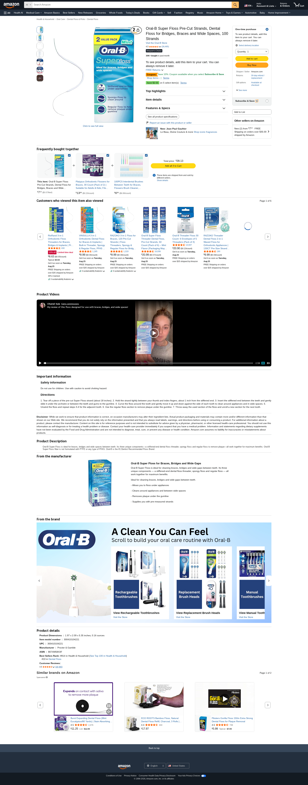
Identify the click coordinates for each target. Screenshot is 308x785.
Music (200, 12)
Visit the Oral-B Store (156, 43)
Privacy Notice (130, 776)
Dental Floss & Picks (76, 19)
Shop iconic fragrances (205, 132)
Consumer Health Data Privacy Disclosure (157, 776)
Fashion (178, 12)
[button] (7, 13)
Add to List (239, 112)
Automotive (251, 12)
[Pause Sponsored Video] (109, 706)
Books (146, 12)
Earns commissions (70, 304)
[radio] (40, 30)
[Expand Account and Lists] (275, 6)
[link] (93, 165)
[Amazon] (12, 5)
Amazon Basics (52, 12)
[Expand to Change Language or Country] (163, 766)
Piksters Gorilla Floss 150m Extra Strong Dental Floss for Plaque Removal (232, 720)
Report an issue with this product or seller (171, 122)
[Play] (39, 363)
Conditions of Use (114, 776)
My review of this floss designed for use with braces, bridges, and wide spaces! (87, 307)
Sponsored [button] (41, 677)
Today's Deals (133, 12)
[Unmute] (268, 363)
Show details (162, 180)
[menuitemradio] (263, 363)
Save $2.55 (152, 82)
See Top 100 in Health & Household (108, 656)
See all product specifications (162, 116)
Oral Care (60, 19)
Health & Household (45, 19)
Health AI (18, 12)
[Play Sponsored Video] (154, 699)
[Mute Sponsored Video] (109, 712)
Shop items (152, 78)
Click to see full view (93, 126)
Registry (190, 12)
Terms (166, 78)
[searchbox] (132, 5)
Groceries (101, 12)
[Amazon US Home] (124, 767)
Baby (262, 12)
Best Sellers (69, 12)
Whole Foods (116, 12)
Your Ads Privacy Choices (189, 776)
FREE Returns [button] (153, 70)
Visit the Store (120, 617)
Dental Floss (92, 19)
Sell (169, 12)
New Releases (85, 12)
